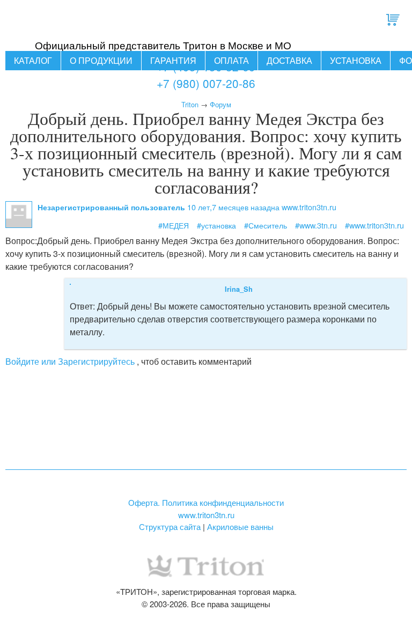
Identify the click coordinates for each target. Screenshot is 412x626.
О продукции (101, 60)
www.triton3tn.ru (206, 514)
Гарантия (173, 60)
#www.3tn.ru (316, 225)
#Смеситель (265, 225)
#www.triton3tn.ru (374, 225)
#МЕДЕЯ (173, 225)
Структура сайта (170, 526)
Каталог (33, 60)
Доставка (289, 60)
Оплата (231, 60)
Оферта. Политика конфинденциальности (206, 502)
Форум (220, 104)
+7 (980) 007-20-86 (206, 83)
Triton (189, 104)
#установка (216, 225)
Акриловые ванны (240, 526)
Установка (355, 60)
